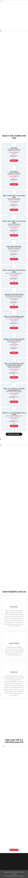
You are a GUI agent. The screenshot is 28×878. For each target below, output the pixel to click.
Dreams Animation (19, 876)
